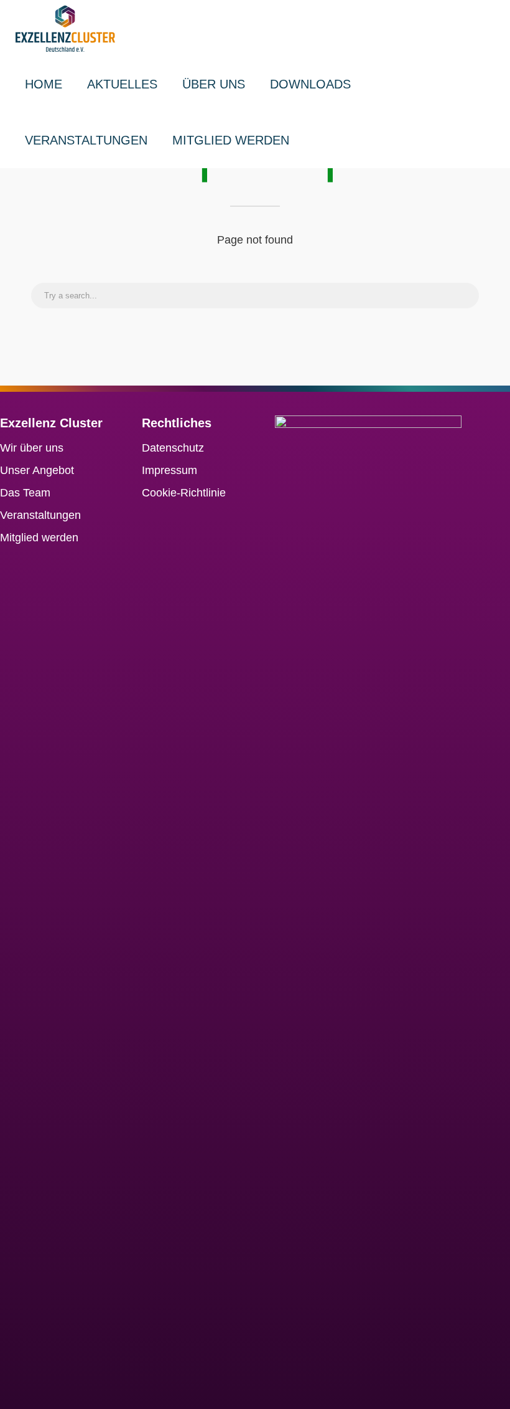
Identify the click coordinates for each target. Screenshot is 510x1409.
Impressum (169, 470)
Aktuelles (122, 84)
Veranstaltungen (86, 140)
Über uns (213, 84)
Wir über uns (31, 448)
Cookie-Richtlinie (184, 492)
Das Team (25, 492)
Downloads (310, 84)
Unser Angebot (37, 470)
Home (43, 84)
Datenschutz (173, 448)
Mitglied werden (230, 140)
